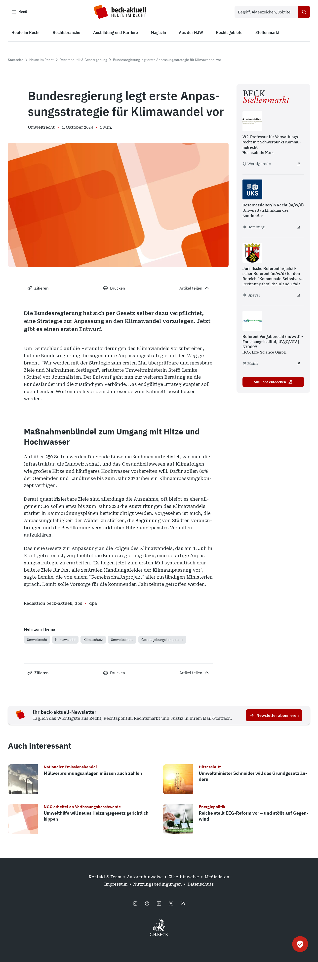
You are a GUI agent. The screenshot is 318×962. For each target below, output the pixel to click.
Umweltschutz (122, 639)
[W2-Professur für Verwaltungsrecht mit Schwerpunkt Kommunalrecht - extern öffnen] (298, 163)
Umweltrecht (37, 639)
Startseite (15, 60)
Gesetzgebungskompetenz (162, 639)
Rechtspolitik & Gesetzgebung (83, 60)
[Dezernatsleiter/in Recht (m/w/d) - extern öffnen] (298, 227)
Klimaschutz (93, 639)
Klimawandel (65, 639)
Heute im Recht (41, 60)
